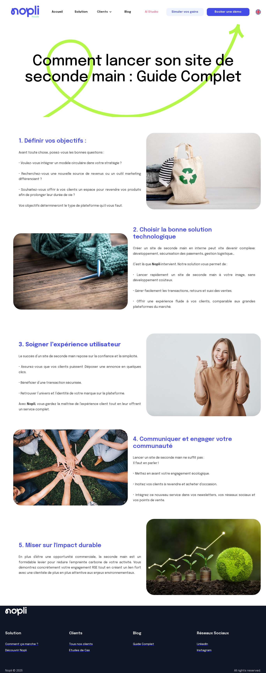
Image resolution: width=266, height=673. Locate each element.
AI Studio (151, 11)
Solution (81, 11)
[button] (104, 12)
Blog (127, 11)
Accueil (57, 11)
